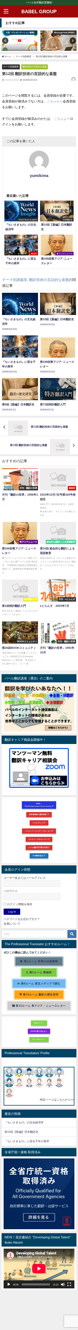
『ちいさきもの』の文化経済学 (26, 1122)
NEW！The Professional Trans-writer (38, 805)
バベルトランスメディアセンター (38, 831)
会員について (12, 923)
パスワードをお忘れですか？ (22, 919)
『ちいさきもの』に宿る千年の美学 (26, 1141)
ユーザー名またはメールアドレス (25, 877)
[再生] (9, 1284)
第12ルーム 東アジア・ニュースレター (40, 1005)
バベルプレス (38, 823)
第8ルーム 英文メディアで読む (40, 983)
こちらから (55, 101)
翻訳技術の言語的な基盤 (34, 66)
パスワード (11, 891)
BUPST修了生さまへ (39, 1031)
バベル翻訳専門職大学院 (38, 847)
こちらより (62, 118)
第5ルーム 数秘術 (40, 972)
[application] (39, 1268)
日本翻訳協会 (38, 855)
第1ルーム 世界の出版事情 (40, 961)
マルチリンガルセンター (38, 839)
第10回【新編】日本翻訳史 (21, 1131)
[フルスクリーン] (69, 1284)
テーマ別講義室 (11, 66)
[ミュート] (63, 1284)
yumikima (39, 176)
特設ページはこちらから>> (57, 1099)
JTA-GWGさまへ (39, 1039)
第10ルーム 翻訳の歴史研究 (40, 994)
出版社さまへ (39, 1023)
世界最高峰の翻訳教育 (38, 814)
